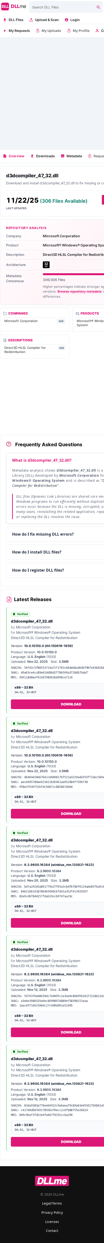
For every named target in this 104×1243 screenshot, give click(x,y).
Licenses (52, 1221)
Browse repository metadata (80, 291)
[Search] (98, 7)
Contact (52, 1230)
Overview (16, 156)
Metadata (74, 156)
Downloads (45, 156)
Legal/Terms (52, 1203)
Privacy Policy (52, 1212)
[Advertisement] (52, 93)
